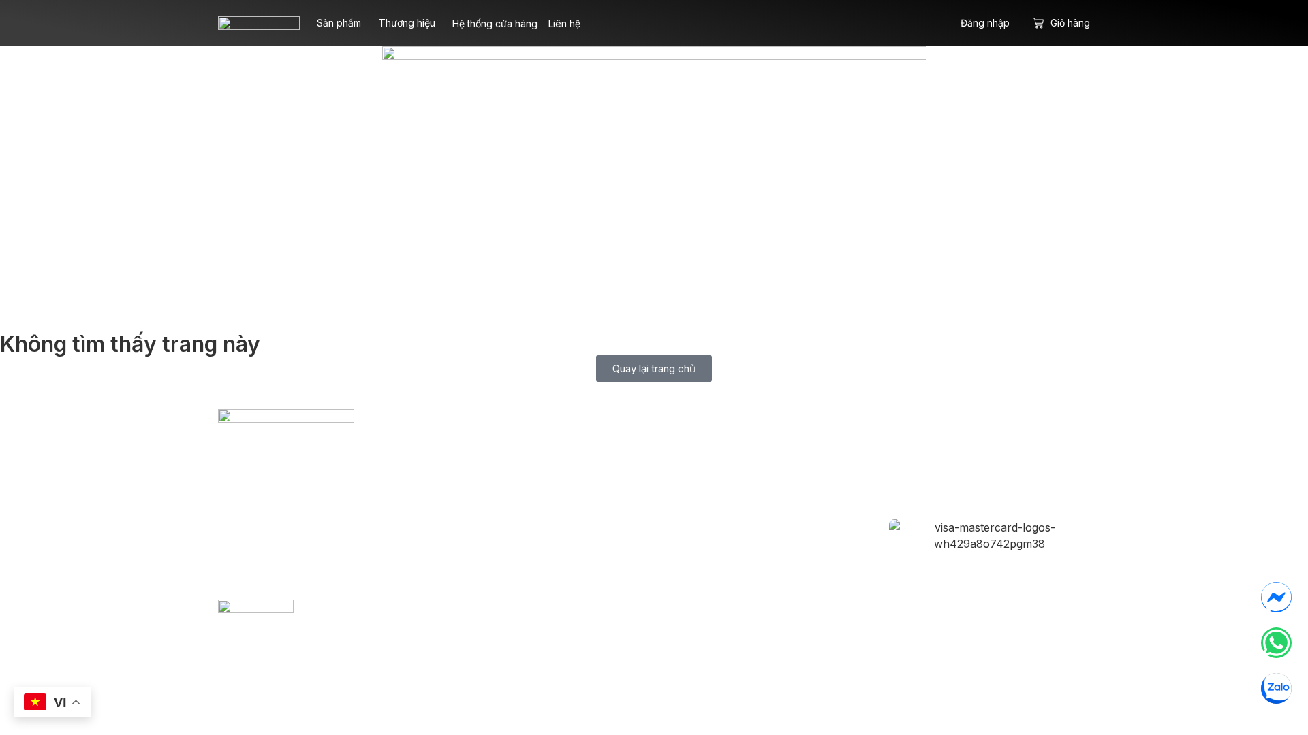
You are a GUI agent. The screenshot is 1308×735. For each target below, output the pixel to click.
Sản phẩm (339, 23)
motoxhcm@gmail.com (312, 507)
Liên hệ (564, 23)
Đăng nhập (985, 23)
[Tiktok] (1012, 461)
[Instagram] (967, 461)
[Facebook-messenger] (1276, 597)
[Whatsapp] (1276, 642)
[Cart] (1038, 23)
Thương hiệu (407, 23)
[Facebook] (922, 461)
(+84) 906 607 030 (347, 533)
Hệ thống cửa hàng (495, 23)
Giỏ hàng (1070, 23)
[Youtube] (1057, 461)
